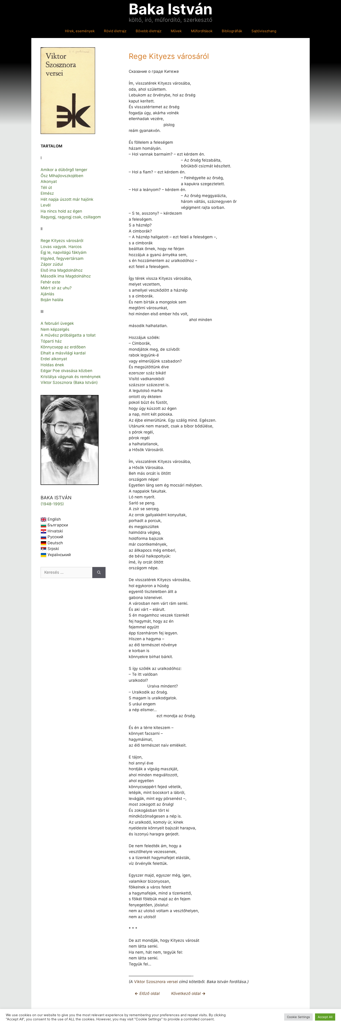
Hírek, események (80, 31)
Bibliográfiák (232, 31)
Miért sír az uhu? (56, 288)
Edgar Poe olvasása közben (66, 370)
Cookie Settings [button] (298, 1017)
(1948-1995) (52, 504)
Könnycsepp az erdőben (63, 347)
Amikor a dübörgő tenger (64, 169)
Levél (46, 205)
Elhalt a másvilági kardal (63, 353)
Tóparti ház (51, 341)
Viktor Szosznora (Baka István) (69, 382)
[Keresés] (99, 572)
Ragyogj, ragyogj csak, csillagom (71, 217)
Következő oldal (186, 993)
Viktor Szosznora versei (156, 981)
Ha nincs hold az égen (61, 211)
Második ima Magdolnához (66, 276)
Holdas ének (52, 365)
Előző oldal (149, 993)
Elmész (47, 193)
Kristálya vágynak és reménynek (71, 376)
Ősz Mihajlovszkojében (62, 175)
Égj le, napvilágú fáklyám (64, 252)
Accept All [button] (325, 1017)
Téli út (46, 187)
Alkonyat (49, 181)
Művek (176, 31)
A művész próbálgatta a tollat (68, 335)
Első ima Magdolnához (62, 270)
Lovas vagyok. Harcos (61, 246)
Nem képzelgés (55, 329)
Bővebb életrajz (148, 31)
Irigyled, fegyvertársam (62, 258)
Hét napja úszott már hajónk (67, 199)
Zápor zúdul (52, 264)
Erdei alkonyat (54, 359)
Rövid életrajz (115, 31)
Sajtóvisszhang (263, 31)
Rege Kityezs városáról (62, 240)
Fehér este (50, 282)
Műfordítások (201, 31)
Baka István (170, 9)
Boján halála (52, 299)
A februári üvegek (57, 323)
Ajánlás (47, 294)
